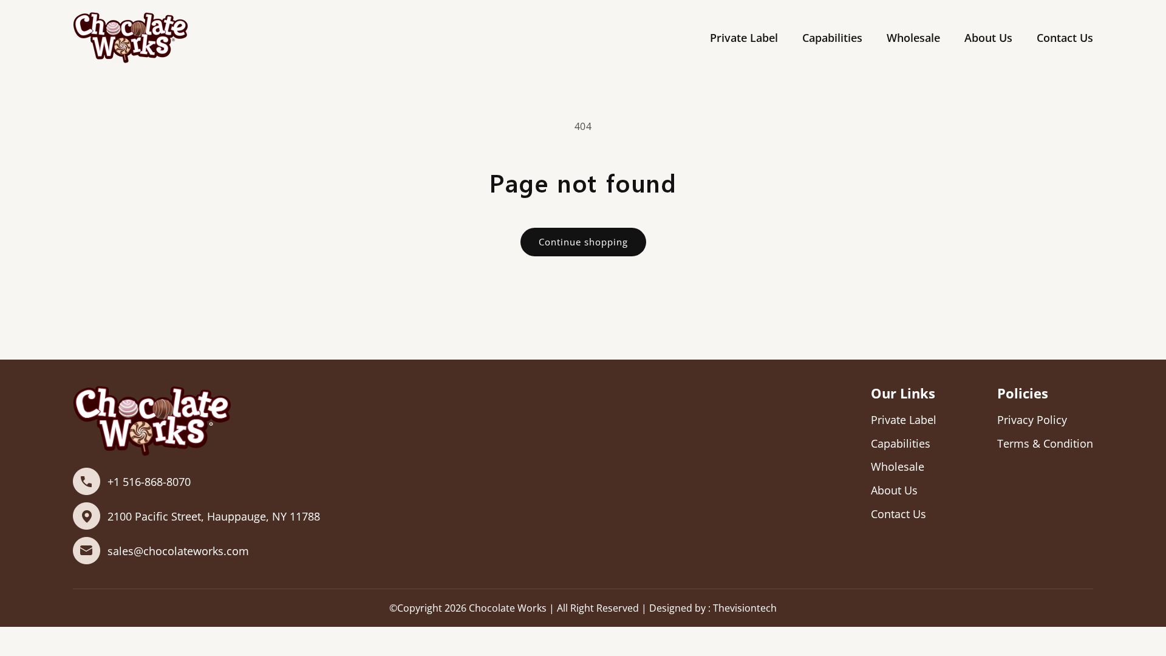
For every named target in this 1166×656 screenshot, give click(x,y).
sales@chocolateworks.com (178, 551)
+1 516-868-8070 (149, 481)
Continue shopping (583, 242)
